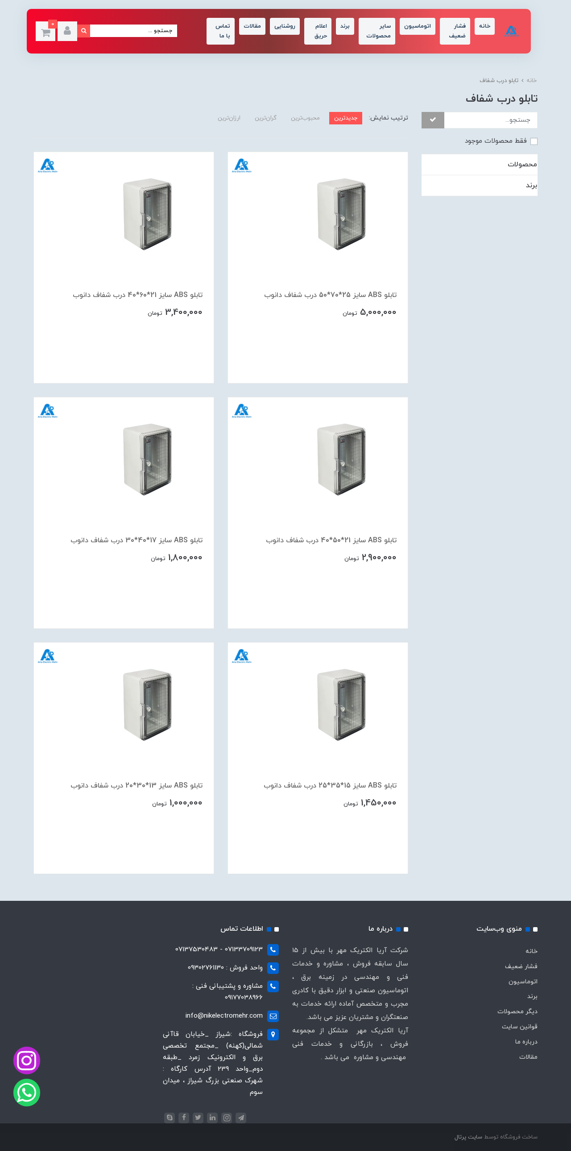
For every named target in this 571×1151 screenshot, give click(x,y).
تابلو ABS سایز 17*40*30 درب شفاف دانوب (136, 540)
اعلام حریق (320, 31)
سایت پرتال (468, 1137)
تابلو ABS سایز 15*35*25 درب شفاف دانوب (330, 786)
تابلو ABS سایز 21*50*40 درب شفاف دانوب (331, 540)
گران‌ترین (266, 118)
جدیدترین (345, 118)
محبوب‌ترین (305, 118)
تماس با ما (222, 31)
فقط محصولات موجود (496, 141)
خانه (484, 26)
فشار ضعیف (457, 31)
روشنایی (284, 26)
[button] (67, 31)
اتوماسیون (417, 26)
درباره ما (526, 1042)
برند (345, 26)
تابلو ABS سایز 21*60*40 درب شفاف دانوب (138, 295)
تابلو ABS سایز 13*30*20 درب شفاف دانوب (136, 786)
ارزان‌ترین (229, 118)
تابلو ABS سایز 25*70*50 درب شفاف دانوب (330, 295)
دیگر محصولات (517, 1011)
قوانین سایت (520, 1027)
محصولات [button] (522, 164)
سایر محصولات (378, 31)
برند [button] (531, 185)
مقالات (252, 26)
